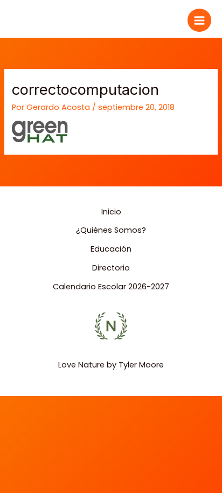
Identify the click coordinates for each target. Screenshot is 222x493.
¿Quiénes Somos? (111, 230)
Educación (111, 249)
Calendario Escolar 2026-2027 (111, 286)
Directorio (111, 267)
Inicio (111, 211)
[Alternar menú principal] (199, 20)
